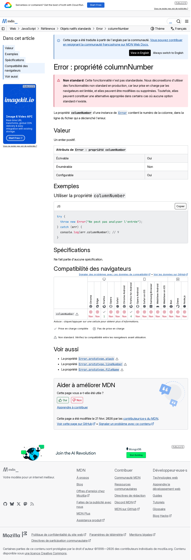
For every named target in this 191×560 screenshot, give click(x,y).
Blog (79, 484)
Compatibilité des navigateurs (16, 68)
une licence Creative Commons (46, 553)
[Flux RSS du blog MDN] (32, 504)
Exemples (11, 54)
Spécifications (14, 60)
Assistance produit (88, 520)
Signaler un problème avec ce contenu (125, 424)
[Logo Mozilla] (15, 534)
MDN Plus (83, 513)
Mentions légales (140, 534)
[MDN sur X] (18, 504)
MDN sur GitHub (126, 509)
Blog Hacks (160, 516)
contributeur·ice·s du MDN (140, 418)
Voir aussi (11, 76)
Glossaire (159, 509)
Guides (157, 495)
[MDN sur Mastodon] (25, 504)
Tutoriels (159, 502)
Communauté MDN (127, 477)
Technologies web (165, 477)
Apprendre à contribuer (72, 407)
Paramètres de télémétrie (106, 534)
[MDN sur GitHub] (5, 504)
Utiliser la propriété (89, 195)
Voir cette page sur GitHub (74, 424)
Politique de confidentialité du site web (57, 534)
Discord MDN (124, 502)
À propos (82, 477)
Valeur (9, 48)
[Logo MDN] (10, 470)
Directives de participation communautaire (59, 540)
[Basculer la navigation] (186, 21)
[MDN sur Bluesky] (12, 504)
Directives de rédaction (130, 495)
